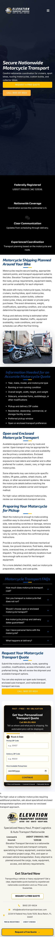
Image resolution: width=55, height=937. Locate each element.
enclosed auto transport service (29, 499)
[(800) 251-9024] (20, 905)
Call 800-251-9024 (27, 722)
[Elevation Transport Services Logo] (17, 10)
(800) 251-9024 (30, 905)
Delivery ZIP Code (13, 754)
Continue (27, 777)
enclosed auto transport (13, 683)
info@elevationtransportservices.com (30, 909)
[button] (48, 10)
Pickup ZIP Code (12, 741)
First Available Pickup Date (16, 766)
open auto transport (36, 679)
